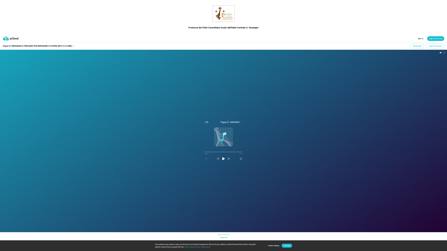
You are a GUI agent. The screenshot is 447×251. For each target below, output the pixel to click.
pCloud (227, 234)
